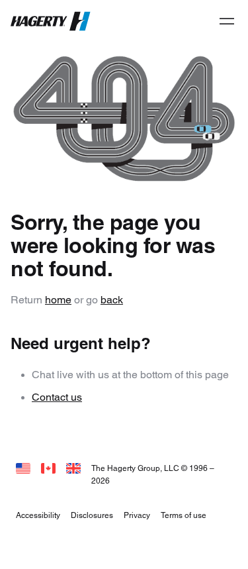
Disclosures (92, 515)
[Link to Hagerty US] (23, 468)
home (58, 299)
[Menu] (227, 21)
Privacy (137, 515)
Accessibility (38, 515)
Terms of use (183, 515)
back (112, 299)
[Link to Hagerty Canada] (48, 468)
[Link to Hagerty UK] (73, 468)
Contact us (57, 397)
